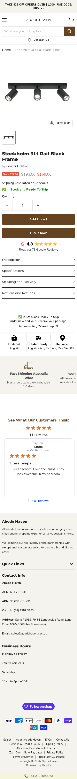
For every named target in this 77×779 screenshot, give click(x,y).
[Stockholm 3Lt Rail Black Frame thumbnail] (8, 137)
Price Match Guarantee (51, 757)
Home (6, 50)
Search (7, 740)
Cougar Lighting (17, 166)
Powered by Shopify (38, 765)
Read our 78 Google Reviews (38, 249)
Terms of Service (23, 757)
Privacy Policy (55, 752)
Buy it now (38, 233)
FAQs (48, 740)
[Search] (69, 31)
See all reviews (38, 501)
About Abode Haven (28, 740)
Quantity (8, 196)
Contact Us (62, 740)
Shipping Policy (54, 744)
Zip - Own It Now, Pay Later (25, 752)
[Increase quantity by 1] (38, 205)
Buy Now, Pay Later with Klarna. (36, 748)
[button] (38, 260)
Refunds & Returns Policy (24, 744)
